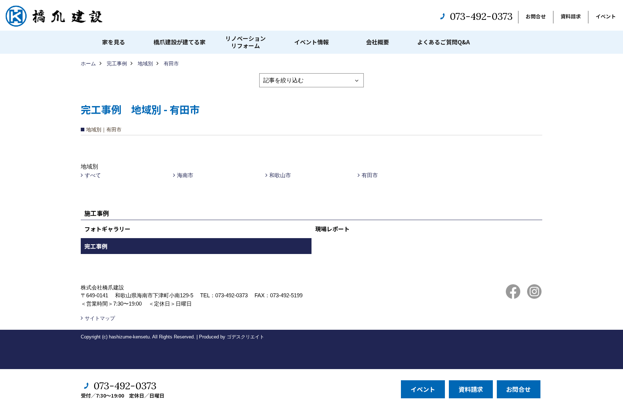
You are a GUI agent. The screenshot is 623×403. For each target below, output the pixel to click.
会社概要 (377, 42)
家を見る (113, 42)
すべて (93, 175)
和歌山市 (280, 175)
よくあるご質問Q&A (443, 42)
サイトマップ (100, 318)
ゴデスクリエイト (245, 337)
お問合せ (536, 16)
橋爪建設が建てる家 (180, 42)
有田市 (370, 175)
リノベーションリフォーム (245, 42)
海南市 (185, 175)
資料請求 (571, 16)
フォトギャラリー (107, 228)
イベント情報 (311, 42)
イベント (606, 16)
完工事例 (95, 246)
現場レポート (332, 228)
